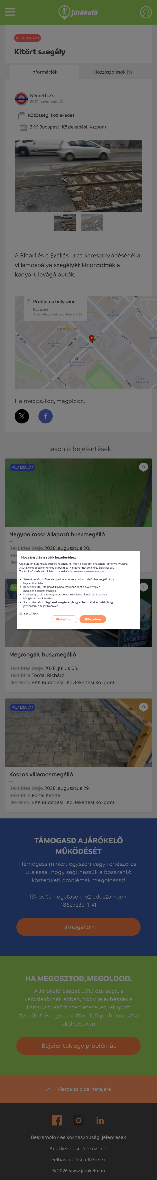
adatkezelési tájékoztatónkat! (86, 571)
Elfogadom (93, 619)
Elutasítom (64, 619)
